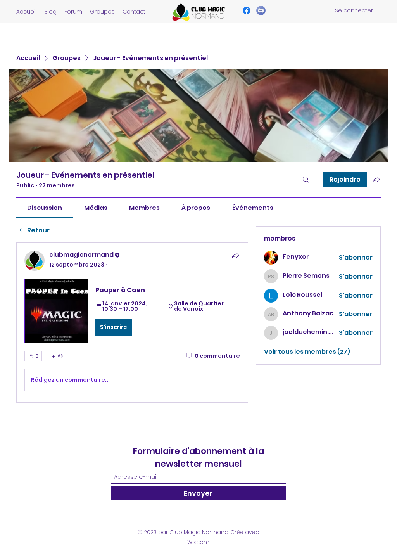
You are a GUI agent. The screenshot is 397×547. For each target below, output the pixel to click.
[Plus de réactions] (57, 356)
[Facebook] (247, 10)
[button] (132, 311)
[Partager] (235, 255)
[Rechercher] (306, 179)
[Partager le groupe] (376, 179)
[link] (44, 207)
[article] (132, 322)
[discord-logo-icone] (261, 10)
